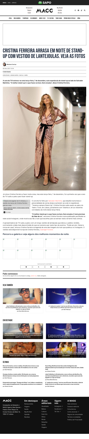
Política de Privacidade (74, 420)
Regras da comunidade (75, 414)
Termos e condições (74, 417)
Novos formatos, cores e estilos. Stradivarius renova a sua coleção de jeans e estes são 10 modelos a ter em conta (21, 366)
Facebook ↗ (58, 409)
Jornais (14, 2)
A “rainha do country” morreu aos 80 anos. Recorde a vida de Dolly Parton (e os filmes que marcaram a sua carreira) (66, 306)
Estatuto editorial (73, 406)
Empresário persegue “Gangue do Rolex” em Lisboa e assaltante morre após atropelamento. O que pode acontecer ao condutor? (23, 383)
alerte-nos (34, 275)
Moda (43, 419)
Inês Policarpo (67, 309)
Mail (9, 2)
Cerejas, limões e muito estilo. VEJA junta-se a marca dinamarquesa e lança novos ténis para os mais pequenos (21, 375)
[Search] (84, 10)
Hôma (78, 18)
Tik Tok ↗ (57, 411)
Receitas (60, 12)
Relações (44, 422)
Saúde (29, 12)
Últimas (6, 362)
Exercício (44, 414)
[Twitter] (81, 10)
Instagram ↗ (58, 406)
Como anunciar (73, 412)
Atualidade (45, 406)
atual (10, 18)
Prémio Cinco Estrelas (69, 18)
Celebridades (7, 71)
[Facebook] (78, 10)
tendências (25, 18)
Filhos (43, 417)
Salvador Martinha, (55, 201)
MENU (4, 2)
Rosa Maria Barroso (24, 311)
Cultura (44, 411)
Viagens (29, 10)
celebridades (33, 18)
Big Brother (60, 7)
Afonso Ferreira (51, 371)
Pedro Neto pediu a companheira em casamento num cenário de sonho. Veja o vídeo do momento (23, 354)
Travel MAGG (59, 18)
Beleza (44, 409)
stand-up (21, 75)
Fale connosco (72, 404)
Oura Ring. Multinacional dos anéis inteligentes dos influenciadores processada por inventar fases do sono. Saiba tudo (64, 367)
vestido (26, 75)
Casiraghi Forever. (47, 230)
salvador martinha (14, 75)
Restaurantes (29, 7)
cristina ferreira (6, 75)
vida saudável (17, 18)
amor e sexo (42, 18)
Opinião (60, 10)
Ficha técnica (71, 409)
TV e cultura (50, 18)
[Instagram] (75, 10)
